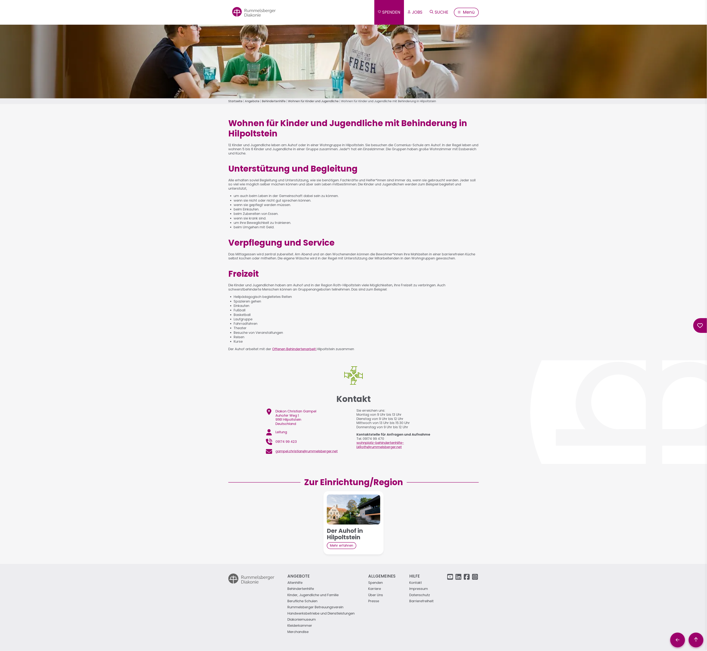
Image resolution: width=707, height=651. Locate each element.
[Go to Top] (696, 640)
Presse (373, 601)
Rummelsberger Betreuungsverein (315, 607)
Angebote (252, 101)
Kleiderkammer (299, 626)
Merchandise (298, 632)
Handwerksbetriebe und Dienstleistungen (321, 613)
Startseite (235, 101)
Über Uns (375, 595)
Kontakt (415, 583)
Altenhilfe (295, 583)
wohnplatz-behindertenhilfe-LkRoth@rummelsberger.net (380, 444)
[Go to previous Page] (677, 640)
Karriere (374, 589)
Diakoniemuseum (301, 619)
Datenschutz (419, 595)
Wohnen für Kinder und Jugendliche (313, 101)
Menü (468, 12)
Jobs (417, 12)
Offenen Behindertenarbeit (294, 349)
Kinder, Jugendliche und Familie (313, 595)
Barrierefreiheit (421, 601)
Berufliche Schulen (302, 601)
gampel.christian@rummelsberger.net (306, 451)
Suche (441, 12)
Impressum (418, 589)
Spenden (391, 12)
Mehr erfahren (341, 545)
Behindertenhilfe (274, 101)
